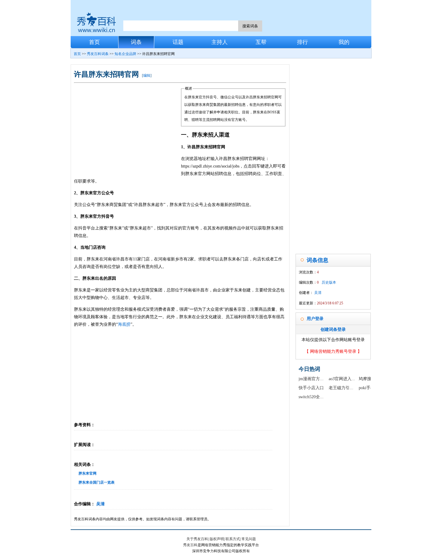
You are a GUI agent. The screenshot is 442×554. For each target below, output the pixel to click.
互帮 (261, 42)
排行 (302, 42)
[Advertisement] (127, 130)
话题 (178, 42)
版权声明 (217, 539)
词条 (136, 42)
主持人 (219, 42)
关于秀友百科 (197, 539)
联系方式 (233, 539)
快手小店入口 (311, 388)
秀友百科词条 (98, 54)
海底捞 (124, 324)
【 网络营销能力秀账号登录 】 (333, 351)
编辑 (146, 75)
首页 (94, 42)
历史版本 (329, 282)
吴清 (100, 504)
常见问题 (248, 539)
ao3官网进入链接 (344, 379)
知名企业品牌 (125, 54)
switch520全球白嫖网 (318, 397)
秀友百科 (190, 545)
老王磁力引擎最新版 (348, 388)
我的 (344, 42)
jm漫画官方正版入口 (318, 379)
